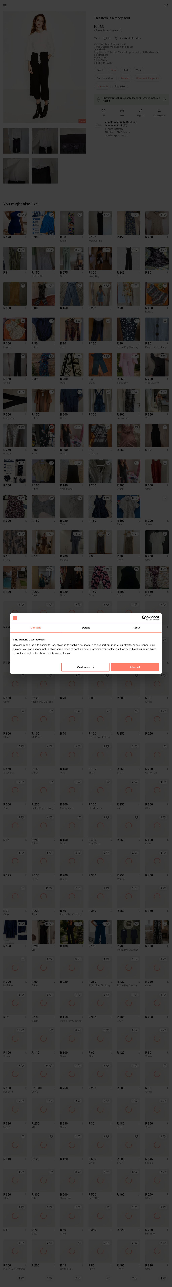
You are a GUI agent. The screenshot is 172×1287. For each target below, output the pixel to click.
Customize (83, 667)
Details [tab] (86, 627)
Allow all (135, 667)
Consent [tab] (36, 627)
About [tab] (136, 627)
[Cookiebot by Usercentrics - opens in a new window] (144, 617)
